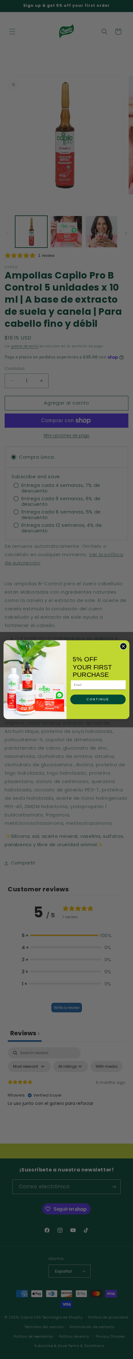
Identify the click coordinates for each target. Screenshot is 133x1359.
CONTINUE (98, 699)
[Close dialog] (123, 646)
